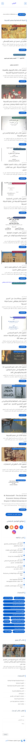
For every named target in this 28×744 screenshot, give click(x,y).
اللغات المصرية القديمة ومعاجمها (15, 685)
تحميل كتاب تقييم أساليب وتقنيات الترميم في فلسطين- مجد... (14, 551)
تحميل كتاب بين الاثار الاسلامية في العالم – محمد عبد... (14, 568)
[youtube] (16, 527)
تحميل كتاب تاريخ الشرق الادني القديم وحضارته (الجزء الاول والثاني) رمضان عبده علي (14, 662)
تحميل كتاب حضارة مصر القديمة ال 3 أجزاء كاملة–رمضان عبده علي (15, 103)
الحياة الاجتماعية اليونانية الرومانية (16, 680)
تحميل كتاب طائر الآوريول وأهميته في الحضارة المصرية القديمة (14, 71)
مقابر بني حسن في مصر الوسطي (15, 41)
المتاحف (7, 618)
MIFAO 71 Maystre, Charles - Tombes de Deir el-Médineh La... (9, 14)
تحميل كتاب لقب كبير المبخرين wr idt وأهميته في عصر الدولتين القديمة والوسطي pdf (15, 370)
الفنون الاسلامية (20, 611)
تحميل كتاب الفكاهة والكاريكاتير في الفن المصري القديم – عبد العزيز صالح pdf (14, 404)
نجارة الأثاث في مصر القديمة (16, 435)
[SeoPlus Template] (22, 741)
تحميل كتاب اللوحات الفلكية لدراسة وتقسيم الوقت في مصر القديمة (15, 235)
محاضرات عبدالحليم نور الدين (17, 701)
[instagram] (14, 532)
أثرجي (14, 3)
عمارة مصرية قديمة (19, 628)
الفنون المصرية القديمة (18, 614)
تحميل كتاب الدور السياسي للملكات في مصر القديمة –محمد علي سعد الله (15, 335)
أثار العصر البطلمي (19, 598)
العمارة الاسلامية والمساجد (17, 608)
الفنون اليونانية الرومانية (18, 618)
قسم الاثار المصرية (19, 631)
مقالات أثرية (8, 631)
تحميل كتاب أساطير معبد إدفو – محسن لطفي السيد (15, 268)
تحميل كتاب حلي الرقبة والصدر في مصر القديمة (15, 134)
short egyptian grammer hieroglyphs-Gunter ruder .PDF (14, 580)
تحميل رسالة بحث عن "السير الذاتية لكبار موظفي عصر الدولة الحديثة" (15, 301)
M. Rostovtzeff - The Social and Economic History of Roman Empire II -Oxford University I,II (15, 498)
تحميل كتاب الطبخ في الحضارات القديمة (15, 465)
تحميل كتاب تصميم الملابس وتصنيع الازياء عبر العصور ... (13, 545)
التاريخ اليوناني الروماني (18, 601)
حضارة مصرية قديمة (19, 624)
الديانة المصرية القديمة (18, 604)
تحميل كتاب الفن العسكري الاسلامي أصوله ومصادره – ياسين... (13, 561)
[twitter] (7, 527)
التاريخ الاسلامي (8, 598)
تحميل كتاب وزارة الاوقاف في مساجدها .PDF (13, 574)
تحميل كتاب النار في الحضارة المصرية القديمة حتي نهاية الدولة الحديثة (15, 201)
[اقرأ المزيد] (23, 50)
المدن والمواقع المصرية (18, 621)
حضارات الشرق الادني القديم (17, 696)
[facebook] (21, 527)
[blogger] (11, 527)
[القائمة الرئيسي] (25, 3)
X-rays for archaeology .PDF (15, 556)
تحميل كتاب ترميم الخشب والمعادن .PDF (14, 587)
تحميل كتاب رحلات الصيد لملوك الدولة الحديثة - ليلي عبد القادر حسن (15, 167)
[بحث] (2, 3)
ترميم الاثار (6, 621)
